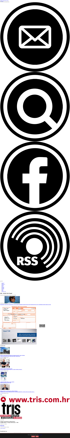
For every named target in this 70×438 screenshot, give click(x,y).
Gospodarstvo (3, 284)
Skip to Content (6, 0)
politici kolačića (40, 434)
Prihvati (33, 436)
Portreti (2, 290)
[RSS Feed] (35, 280)
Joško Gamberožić (3, 428)
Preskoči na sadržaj (2, 0)
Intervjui (3, 285)
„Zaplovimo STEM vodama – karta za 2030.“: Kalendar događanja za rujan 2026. (7, 382)
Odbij (37, 436)
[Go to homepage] (35, 410)
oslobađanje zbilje (4, 291)
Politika (3, 283)
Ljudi (2, 289)
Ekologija (3, 287)
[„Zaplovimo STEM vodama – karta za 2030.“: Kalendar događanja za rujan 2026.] (3, 380)
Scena (2, 286)
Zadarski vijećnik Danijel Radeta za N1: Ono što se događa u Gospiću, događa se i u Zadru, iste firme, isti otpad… (11, 369)
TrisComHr (1, 357)
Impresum (2, 425)
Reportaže (3, 288)
